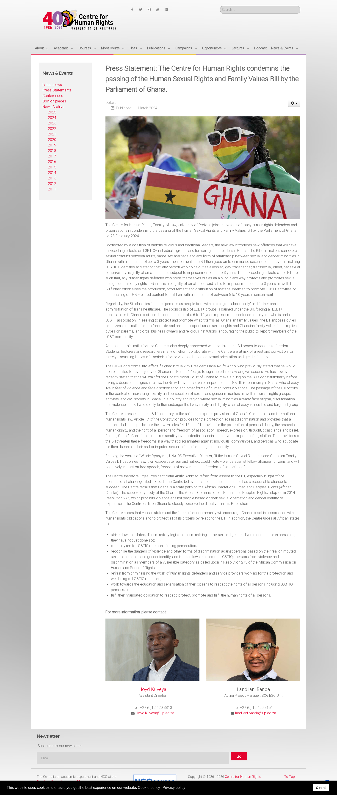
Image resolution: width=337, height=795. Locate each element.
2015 (52, 167)
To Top (289, 777)
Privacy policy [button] (174, 787)
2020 (52, 140)
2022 (52, 129)
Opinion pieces (54, 101)
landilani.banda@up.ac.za (255, 713)
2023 (52, 123)
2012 (52, 184)
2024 (52, 118)
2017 (52, 156)
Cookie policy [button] (149, 787)
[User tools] (294, 103)
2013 (52, 178)
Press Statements (56, 90)
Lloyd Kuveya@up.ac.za (154, 713)
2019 (52, 145)
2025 (52, 112)
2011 (52, 189)
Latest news (52, 85)
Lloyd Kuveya (152, 689)
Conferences (52, 96)
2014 (52, 173)
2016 (52, 162)
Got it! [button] (321, 787)
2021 (52, 134)
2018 (52, 151)
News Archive (53, 107)
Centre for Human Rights (243, 777)
